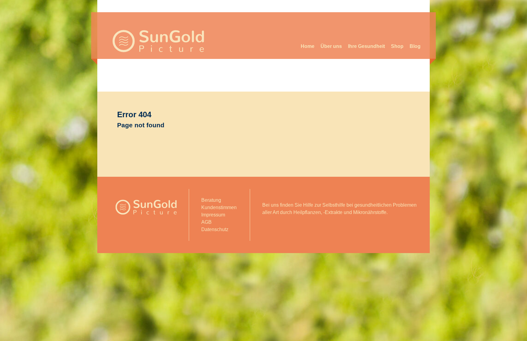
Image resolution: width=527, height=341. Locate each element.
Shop (397, 46)
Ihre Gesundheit (366, 46)
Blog (415, 46)
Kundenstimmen (219, 207)
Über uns (331, 46)
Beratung (211, 200)
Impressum (213, 214)
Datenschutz (214, 229)
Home (307, 46)
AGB (206, 222)
